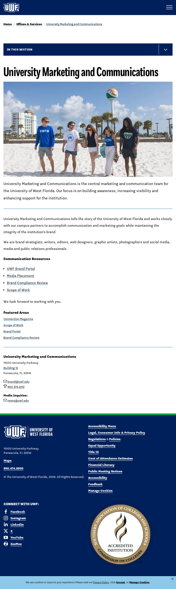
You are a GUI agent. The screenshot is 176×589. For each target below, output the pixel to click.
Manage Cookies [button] (139, 582)
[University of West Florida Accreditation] (120, 534)
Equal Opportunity (101, 445)
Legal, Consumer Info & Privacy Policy (116, 432)
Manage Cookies (100, 491)
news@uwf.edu (18, 400)
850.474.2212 (16, 387)
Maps (8, 460)
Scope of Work (18, 290)
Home (7, 24)
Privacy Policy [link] (101, 582)
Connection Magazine (18, 319)
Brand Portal (12, 331)
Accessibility (97, 478)
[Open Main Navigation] (169, 7)
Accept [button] (120, 582)
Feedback (95, 484)
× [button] (172, 578)
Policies (115, 439)
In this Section (19, 49)
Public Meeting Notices (105, 471)
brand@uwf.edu (18, 381)
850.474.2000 (13, 468)
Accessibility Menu (102, 426)
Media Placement (20, 276)
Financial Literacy (101, 465)
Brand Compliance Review (27, 283)
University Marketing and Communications (74, 24)
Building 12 (10, 368)
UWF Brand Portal (21, 269)
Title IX (93, 452)
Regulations (97, 439)
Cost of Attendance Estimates (110, 458)
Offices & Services (29, 24)
